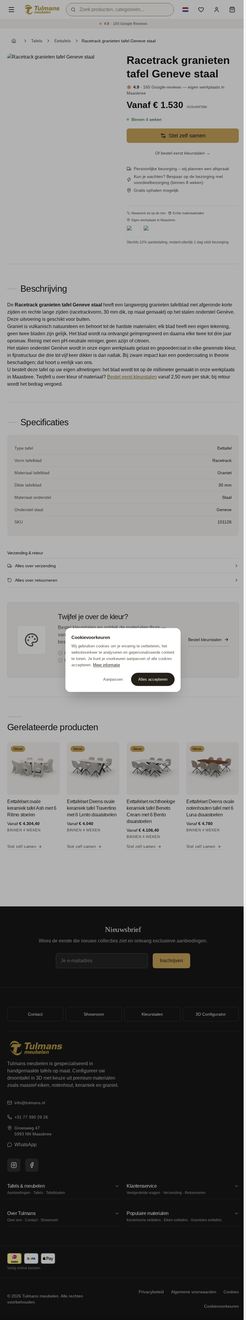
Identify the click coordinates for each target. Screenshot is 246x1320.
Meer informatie (106, 664)
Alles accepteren (152, 679)
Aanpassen (113, 679)
